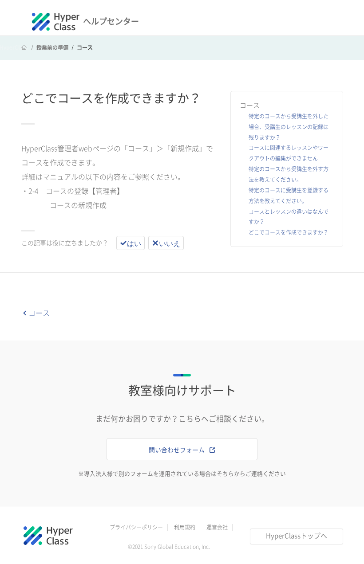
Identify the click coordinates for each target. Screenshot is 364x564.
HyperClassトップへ (296, 536)
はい (134, 243)
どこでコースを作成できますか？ (288, 232)
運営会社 (217, 527)
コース (85, 47)
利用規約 (184, 527)
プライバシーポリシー (136, 527)
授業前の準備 (52, 47)
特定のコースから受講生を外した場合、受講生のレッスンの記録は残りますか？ (288, 127)
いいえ (169, 243)
